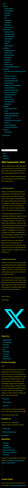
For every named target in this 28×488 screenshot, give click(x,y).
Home (4, 153)
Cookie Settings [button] (11, 462)
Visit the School (7, 447)
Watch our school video (9, 450)
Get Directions (5, 435)
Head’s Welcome (7, 340)
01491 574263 (6, 428)
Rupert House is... (7, 358)
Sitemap (3, 462)
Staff (4, 349)
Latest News (6, 354)
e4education (10, 460)
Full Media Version (19, 460)
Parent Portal (6, 135)
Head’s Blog (6, 158)
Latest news (6, 454)
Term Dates (6, 445)
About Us (5, 156)
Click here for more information (18, 485)
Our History (6, 344)
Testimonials (6, 351)
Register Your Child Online (10, 452)
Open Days (6, 443)
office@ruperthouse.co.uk (9, 432)
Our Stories (6, 347)
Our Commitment (7, 342)
